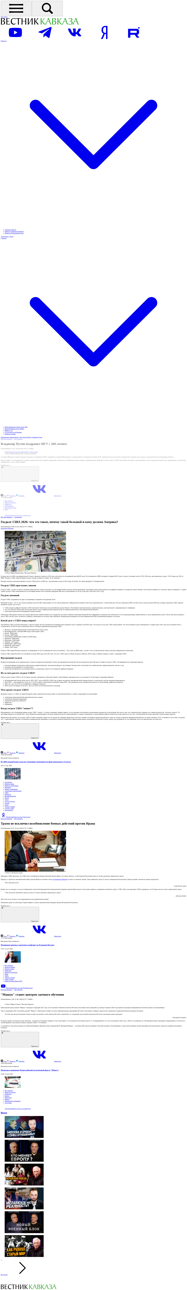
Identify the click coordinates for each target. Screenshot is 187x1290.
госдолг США (9, 808)
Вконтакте (57, 496)
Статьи (11, 236)
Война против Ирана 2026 (13, 981)
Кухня (40, 437)
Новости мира (9, 784)
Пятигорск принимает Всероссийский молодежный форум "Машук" (30, 1110)
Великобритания (10, 796)
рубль (6, 805)
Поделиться (34, 480)
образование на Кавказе (13, 1140)
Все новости (18, 439)
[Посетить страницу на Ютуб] (15, 39)
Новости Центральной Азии (14, 233)
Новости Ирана (10, 967)
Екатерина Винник (7, 528)
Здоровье (35, 437)
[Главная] (40, 24)
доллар (7, 803)
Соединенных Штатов (59, 879)
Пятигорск (8, 1137)
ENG (5, 17)
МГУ (6, 509)
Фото (25, 437)
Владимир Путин (10, 508)
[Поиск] (47, 8)
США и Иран (9, 979)
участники (8, 1142)
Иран (6, 974)
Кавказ (7, 1135)
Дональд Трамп (10, 807)
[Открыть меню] (16, 8)
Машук (7, 1139)
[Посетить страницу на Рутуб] (133, 39)
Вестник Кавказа (6, 439)
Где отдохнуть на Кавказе (13, 432)
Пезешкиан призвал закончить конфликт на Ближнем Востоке (27, 945)
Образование (9, 506)
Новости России (10, 502)
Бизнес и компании (11, 789)
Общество (8, 504)
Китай (7, 798)
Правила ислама (10, 434)
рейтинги (8, 794)
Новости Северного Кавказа (14, 231)
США (6, 793)
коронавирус (9, 810)
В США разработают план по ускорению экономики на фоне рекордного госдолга (36, 762)
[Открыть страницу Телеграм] (45, 39)
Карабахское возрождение (9, 437)
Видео (29, 437)
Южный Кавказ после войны (14, 429)
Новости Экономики (12, 786)
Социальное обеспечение (13, 791)
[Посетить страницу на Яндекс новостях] (104, 39)
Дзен (5, 496)
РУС (2, 17)
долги (7, 800)
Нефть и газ (8, 430)
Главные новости (10, 230)
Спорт (21, 437)
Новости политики (11, 972)
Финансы (8, 787)
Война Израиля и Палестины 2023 (16, 427)
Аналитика (4, 236)
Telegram (21, 496)
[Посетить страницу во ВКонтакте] (75, 39)
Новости (12, 496)
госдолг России (10, 801)
